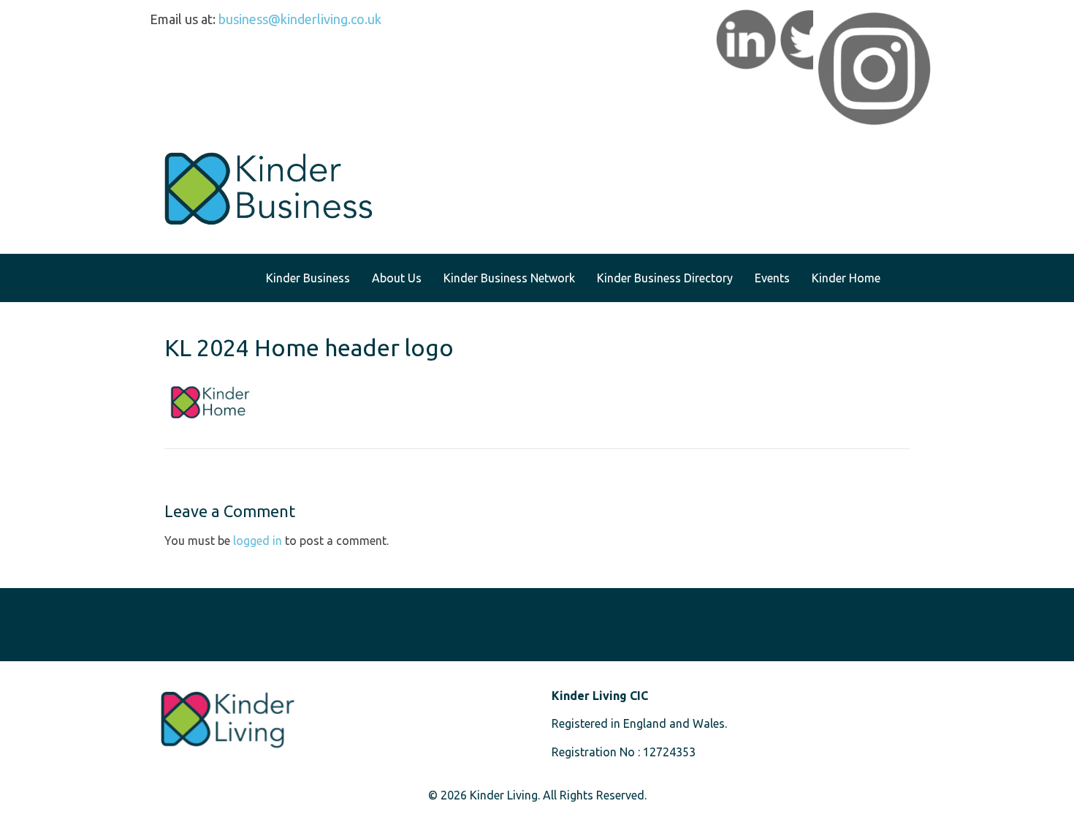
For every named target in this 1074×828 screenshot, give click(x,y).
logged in (257, 540)
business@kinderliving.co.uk (299, 19)
